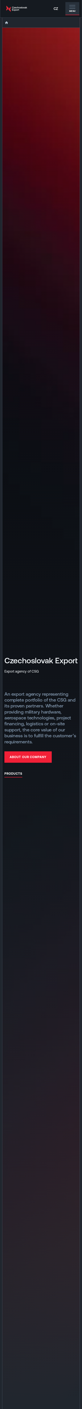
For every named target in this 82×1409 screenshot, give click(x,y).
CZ (56, 9)
